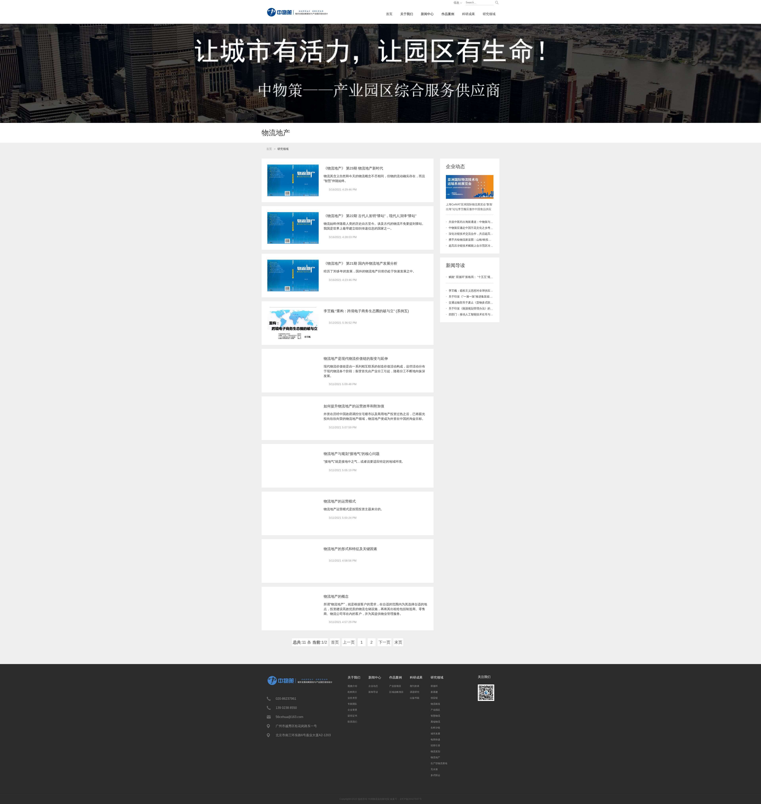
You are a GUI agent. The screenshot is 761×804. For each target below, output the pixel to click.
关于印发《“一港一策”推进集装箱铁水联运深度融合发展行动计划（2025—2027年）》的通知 (471, 296)
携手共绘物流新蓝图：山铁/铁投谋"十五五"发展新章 (471, 239)
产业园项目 (395, 686)
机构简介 (352, 692)
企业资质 (352, 709)
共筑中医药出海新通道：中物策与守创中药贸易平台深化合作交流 (471, 221)
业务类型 (352, 698)
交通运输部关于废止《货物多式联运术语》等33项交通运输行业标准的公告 (471, 302)
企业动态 (373, 686)
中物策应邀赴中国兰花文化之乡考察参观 (471, 227)
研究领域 (489, 14)
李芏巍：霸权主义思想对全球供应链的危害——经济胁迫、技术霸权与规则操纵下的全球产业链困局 (471, 290)
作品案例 (448, 14)
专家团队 (352, 704)
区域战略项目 (396, 692)
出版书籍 (414, 698)
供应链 (434, 698)
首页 (389, 14)
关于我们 (406, 14)
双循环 (434, 686)
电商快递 (435, 739)
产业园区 (435, 709)
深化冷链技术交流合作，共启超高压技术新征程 (471, 233)
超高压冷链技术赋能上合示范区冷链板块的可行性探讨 (471, 245)
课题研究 (414, 692)
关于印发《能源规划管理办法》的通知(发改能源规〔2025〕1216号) (471, 308)
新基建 (434, 692)
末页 (398, 642)
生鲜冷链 (435, 727)
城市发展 (435, 733)
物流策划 (435, 751)
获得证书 (352, 715)
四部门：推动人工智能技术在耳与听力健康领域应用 (471, 314)
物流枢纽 (435, 704)
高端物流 (435, 721)
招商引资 (435, 745)
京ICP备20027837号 (411, 799)
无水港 (434, 769)
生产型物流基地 (439, 763)
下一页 (384, 642)
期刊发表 (414, 686)
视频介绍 (352, 686)
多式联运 (435, 775)
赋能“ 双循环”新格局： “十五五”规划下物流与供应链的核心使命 (471, 277)
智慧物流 (435, 715)
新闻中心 (427, 14)
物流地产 (435, 757)
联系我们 (352, 721)
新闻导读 (373, 692)
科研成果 (468, 14)
